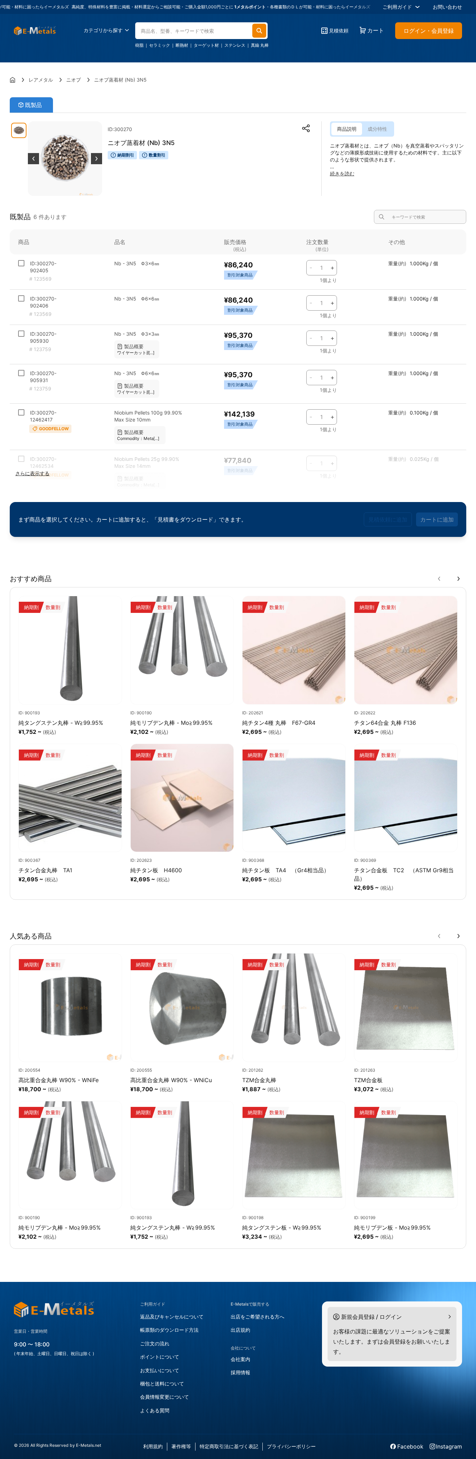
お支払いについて (159, 1370)
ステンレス (234, 45)
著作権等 (181, 1446)
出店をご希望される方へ (257, 1317)
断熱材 (182, 45)
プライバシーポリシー (291, 1446)
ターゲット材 (206, 45)
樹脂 (139, 45)
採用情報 (240, 1372)
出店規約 (240, 1330)
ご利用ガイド (397, 7)
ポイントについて (159, 1357)
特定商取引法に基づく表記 (229, 1446)
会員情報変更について (164, 1397)
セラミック (159, 45)
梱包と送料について (162, 1383)
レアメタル (41, 80)
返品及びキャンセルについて (172, 1317)
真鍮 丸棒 (260, 45)
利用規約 (153, 1446)
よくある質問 (154, 1410)
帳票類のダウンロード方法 (169, 1330)
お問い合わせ (447, 7)
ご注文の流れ (154, 1343)
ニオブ (73, 80)
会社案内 (240, 1359)
